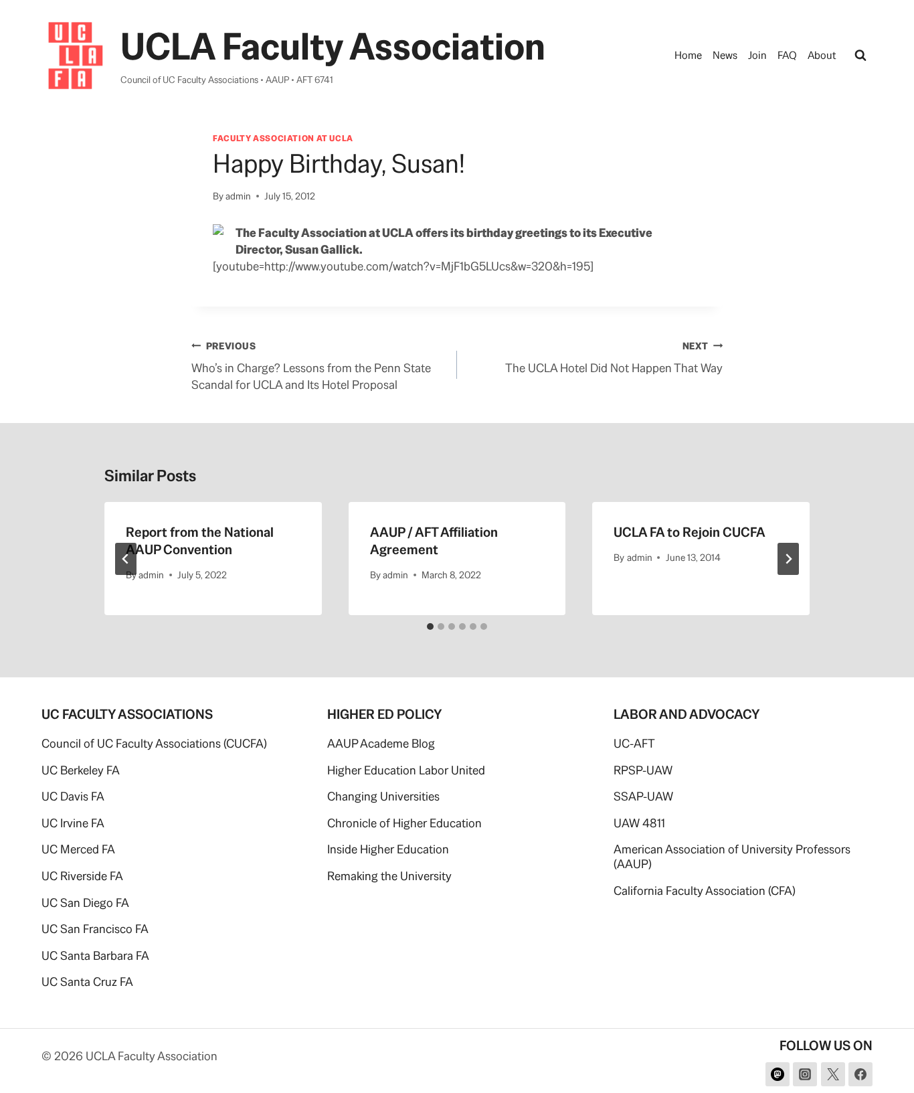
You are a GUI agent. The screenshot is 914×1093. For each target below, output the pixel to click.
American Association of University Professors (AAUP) (732, 856)
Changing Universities (383, 796)
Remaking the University (389, 876)
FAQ (787, 55)
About (822, 55)
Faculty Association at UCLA (283, 138)
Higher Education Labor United (406, 770)
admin (238, 196)
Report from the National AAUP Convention (200, 540)
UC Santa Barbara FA (95, 955)
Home (688, 55)
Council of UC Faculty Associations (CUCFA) (154, 743)
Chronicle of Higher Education (404, 823)
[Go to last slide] (125, 559)
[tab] (430, 626)
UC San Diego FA (85, 902)
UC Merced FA (78, 849)
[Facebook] (860, 1074)
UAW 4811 (639, 823)
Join (757, 55)
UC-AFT (634, 743)
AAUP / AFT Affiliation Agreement (434, 540)
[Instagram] (805, 1074)
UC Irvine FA (72, 823)
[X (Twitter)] (833, 1074)
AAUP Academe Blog (381, 743)
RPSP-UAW (643, 770)
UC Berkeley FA (80, 770)
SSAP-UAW (643, 796)
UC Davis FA (72, 796)
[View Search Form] (860, 56)
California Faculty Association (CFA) (705, 890)
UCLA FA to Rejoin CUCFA (689, 532)
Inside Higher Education (388, 849)
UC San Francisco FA (95, 928)
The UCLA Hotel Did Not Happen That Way (614, 357)
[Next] (788, 559)
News (725, 55)
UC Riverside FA (82, 876)
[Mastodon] (777, 1074)
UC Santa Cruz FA (87, 981)
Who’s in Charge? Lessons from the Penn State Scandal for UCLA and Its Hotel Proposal (311, 366)
